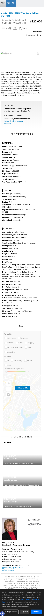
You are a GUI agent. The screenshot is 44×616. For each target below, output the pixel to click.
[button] (2, 613)
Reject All (25, 612)
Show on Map (23, 388)
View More (7, 123)
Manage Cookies (11, 612)
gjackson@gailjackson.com (13, 121)
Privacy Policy (25, 600)
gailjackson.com (8, 570)
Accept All (36, 612)
